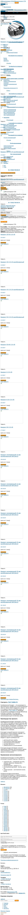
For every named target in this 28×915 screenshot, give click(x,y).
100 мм (6, 827)
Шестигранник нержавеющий (12, 129)
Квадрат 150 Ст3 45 (7, 124)
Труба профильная (9, 71)
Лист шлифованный (9, 159)
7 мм (5, 807)
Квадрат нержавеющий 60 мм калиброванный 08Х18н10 (11, 689)
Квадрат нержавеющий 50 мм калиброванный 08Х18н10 (11, 659)
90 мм (5, 826)
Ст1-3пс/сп (7, 788)
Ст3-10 (5, 791)
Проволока (7, 48)
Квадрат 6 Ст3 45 (6, 372)
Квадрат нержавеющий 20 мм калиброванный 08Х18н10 (11, 543)
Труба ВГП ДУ (7, 70)
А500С (5, 17)
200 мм (6, 830)
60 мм (5, 823)
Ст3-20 (5, 798)
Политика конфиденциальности (9, 860)
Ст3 (5, 790)
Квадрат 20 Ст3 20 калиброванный (12, 179)
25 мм (5, 818)
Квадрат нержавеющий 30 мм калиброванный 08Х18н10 (11, 601)
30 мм (5, 819)
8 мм (5, 809)
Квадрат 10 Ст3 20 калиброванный (12, 42)
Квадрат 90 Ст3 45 (7, 427)
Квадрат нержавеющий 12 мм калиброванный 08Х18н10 (11, 484)
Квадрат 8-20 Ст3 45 (7, 399)
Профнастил (7, 98)
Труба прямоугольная (10, 148)
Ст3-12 (5, 792)
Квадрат (6, 44)
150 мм (6, 829)
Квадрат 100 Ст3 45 (7, 69)
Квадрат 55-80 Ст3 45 (8, 344)
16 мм (5, 814)
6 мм (5, 806)
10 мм (5, 810)
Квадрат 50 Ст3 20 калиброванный (12, 317)
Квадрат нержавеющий (10, 125)
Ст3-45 (5, 800)
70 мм (5, 825)
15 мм (5, 813)
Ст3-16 (5, 795)
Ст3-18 (5, 796)
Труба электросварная (10, 73)
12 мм (5, 811)
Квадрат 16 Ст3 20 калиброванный (12, 152)
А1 (4, 15)
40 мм (5, 821)
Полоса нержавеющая (10, 128)
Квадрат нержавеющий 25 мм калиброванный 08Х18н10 (11, 572)
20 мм (5, 815)
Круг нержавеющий (9, 127)
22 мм (5, 817)
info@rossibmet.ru (5, 872)
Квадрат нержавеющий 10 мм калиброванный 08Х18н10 (11, 455)
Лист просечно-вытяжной (11, 100)
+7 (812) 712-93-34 (6, 884)
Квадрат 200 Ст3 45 (7, 207)
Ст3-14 (5, 794)
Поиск (16, 2)
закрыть (3, 781)
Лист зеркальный (8, 156)
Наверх (8, 911)
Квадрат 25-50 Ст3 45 (8, 234)
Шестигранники (8, 50)
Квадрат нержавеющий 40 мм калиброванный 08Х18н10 (11, 630)
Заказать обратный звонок (8, 205)
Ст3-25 (5, 799)
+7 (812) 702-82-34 (6, 879)
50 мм (5, 822)
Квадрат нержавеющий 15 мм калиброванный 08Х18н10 (11, 513)
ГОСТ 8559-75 (13, 702)
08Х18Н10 (6, 787)
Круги (5, 46)
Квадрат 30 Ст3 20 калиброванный (12, 262)
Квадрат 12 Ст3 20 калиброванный (12, 97)
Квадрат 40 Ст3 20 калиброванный (12, 289)
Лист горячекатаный (9, 101)
